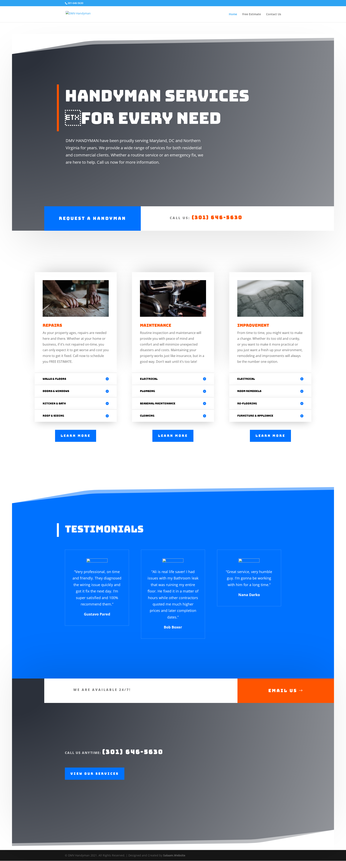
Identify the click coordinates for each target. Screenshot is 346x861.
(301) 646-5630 (217, 217)
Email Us (282, 691)
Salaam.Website (174, 855)
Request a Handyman (92, 218)
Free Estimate (251, 14)
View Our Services (94, 774)
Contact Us (273, 14)
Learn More (76, 436)
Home (233, 14)
